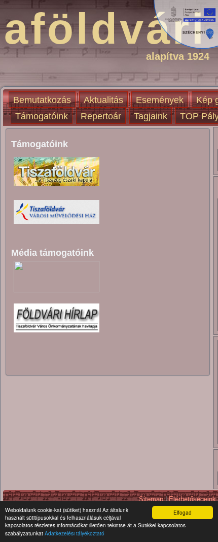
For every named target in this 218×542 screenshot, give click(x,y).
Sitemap (151, 499)
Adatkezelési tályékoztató (74, 533)
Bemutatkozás (42, 100)
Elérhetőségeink (192, 499)
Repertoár (101, 116)
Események (160, 100)
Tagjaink (150, 116)
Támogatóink (41, 116)
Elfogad (182, 512)
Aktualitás (103, 100)
